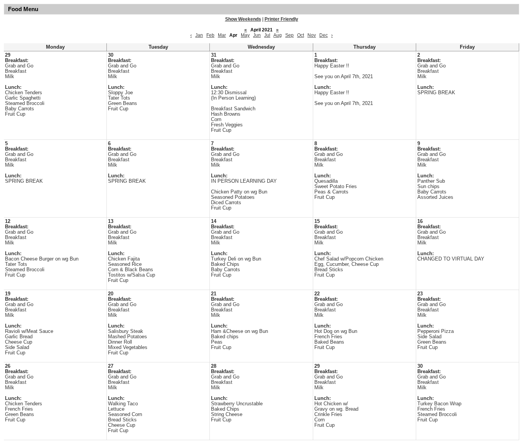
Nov (311, 35)
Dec (323, 35)
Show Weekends (243, 19)
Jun (257, 35)
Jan (199, 35)
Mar (222, 35)
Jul (267, 35)
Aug (277, 35)
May (245, 35)
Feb (210, 35)
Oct (300, 35)
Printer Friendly (281, 19)
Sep (289, 35)
